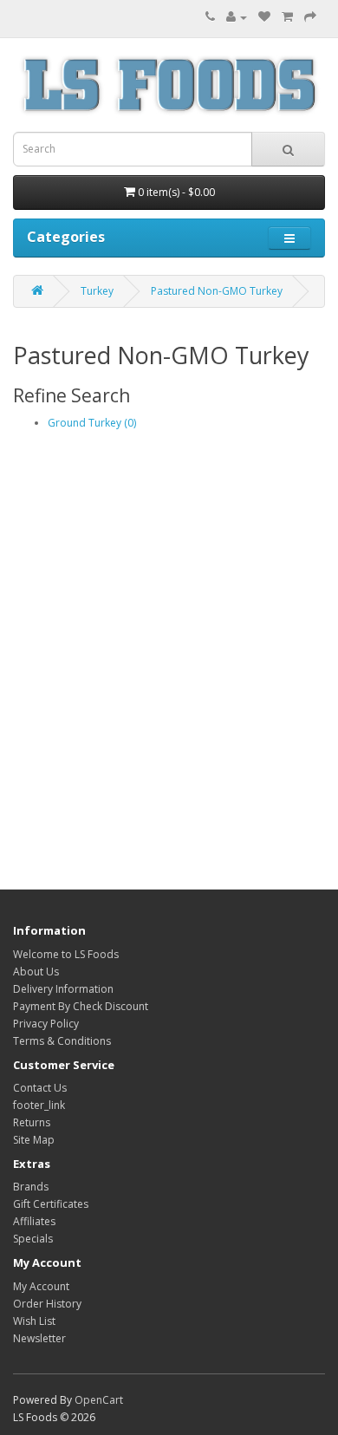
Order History (47, 1303)
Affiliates (34, 1221)
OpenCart (99, 1400)
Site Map (34, 1139)
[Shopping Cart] (287, 17)
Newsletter (39, 1338)
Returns (31, 1122)
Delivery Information (63, 989)
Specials (33, 1238)
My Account (41, 1286)
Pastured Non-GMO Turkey (217, 291)
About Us (36, 971)
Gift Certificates (50, 1204)
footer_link (39, 1105)
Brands (31, 1186)
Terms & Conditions (62, 1041)
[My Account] (236, 17)
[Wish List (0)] (264, 17)
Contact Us (40, 1087)
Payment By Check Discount (80, 1006)
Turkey (97, 291)
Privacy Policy (46, 1023)
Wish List (34, 1321)
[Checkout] (310, 17)
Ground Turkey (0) (92, 422)
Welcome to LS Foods (66, 954)
